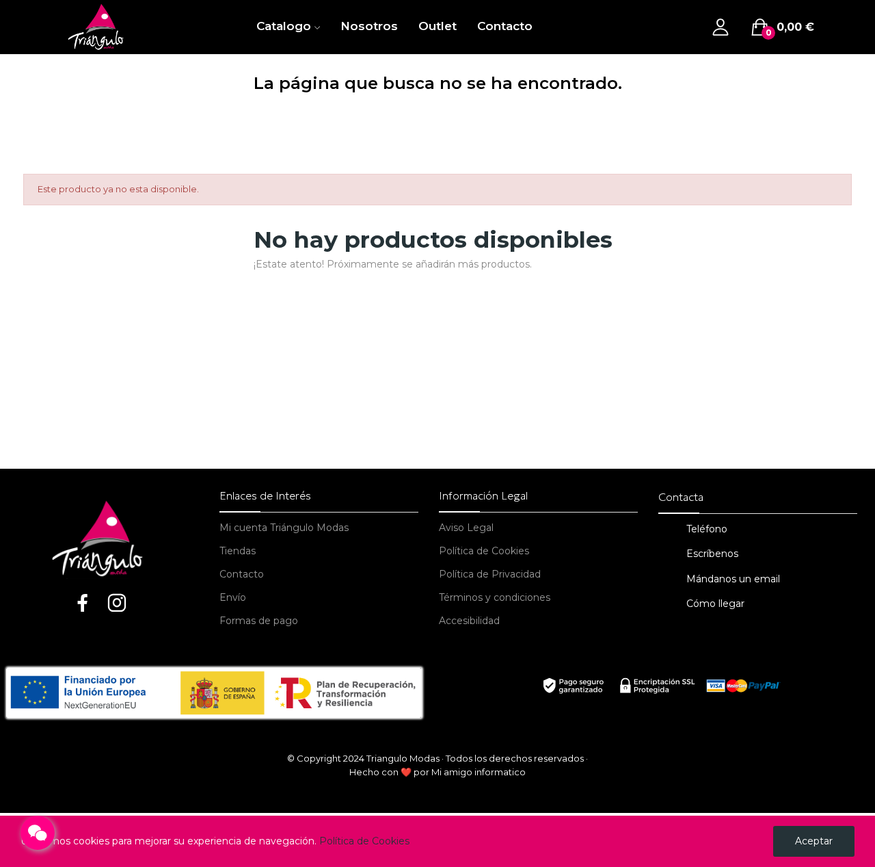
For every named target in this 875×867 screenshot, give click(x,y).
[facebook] (82, 604)
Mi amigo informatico (478, 771)
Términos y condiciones (494, 597)
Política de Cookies (484, 551)
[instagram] (117, 604)
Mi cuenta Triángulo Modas (284, 527)
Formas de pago (258, 620)
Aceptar (814, 841)
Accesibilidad (469, 620)
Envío (232, 597)
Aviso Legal (466, 527)
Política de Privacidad (490, 574)
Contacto (241, 574)
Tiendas (237, 551)
